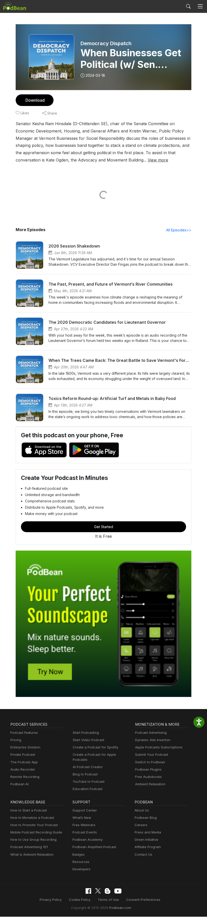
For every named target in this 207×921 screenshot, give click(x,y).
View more (158, 159)
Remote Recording (24, 777)
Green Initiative (146, 839)
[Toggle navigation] (200, 6)
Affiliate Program (148, 847)
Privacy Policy (51, 900)
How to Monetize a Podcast (32, 818)
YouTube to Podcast (89, 781)
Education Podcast (87, 789)
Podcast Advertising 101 (29, 847)
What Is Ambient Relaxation (32, 854)
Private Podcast (22, 754)
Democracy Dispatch (106, 43)
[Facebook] (88, 891)
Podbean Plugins (148, 769)
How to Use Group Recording (33, 839)
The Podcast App (24, 762)
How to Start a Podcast (28, 810)
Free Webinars (83, 825)
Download (35, 100)
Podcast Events (84, 832)
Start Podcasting (86, 732)
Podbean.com (120, 908)
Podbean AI (19, 784)
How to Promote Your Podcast (34, 825)
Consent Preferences (143, 900)
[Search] (188, 6)
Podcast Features (24, 732)
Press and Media (148, 832)
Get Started (103, 527)
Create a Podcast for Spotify (95, 747)
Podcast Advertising (151, 732)
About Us (142, 810)
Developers (81, 869)
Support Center (84, 810)
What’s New (81, 818)
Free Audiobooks (148, 777)
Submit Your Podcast (151, 754)
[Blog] (107, 891)
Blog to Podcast (85, 774)
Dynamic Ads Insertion (152, 740)
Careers (141, 825)
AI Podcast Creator (88, 767)
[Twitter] (98, 890)
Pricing (15, 740)
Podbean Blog (146, 818)
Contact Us (143, 854)
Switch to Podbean (150, 762)
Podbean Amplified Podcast (94, 847)
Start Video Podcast (88, 740)
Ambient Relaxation (150, 784)
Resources (80, 862)
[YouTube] (117, 890)
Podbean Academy (87, 839)
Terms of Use (108, 900)
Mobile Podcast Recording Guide (36, 832)
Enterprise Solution (25, 747)
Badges (78, 854)
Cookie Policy (79, 900)
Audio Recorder (22, 769)
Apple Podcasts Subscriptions (159, 747)
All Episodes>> (178, 230)
